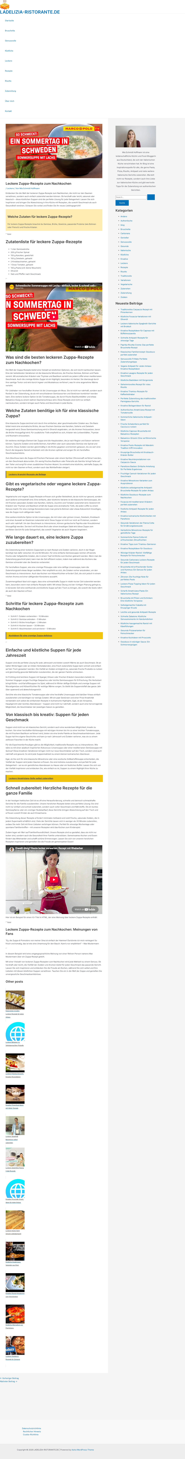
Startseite (9, 20)
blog (122, 225)
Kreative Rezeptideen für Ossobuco (136, 548)
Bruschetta (10, 30)
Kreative (124, 259)
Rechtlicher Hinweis (32, 1431)
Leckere (8, 61)
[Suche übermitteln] (151, 197)
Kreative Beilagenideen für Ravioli (136, 405)
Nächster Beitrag (8, 1381)
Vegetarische (126, 284)
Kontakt (8, 111)
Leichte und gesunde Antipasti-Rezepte (138, 612)
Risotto (8, 81)
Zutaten (124, 297)
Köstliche (9, 51)
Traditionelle (126, 276)
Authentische (126, 221)
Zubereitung (10, 91)
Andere (124, 216)
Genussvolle (10, 40)
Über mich (9, 101)
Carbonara (125, 233)
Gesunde (125, 246)
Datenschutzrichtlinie (31, 1428)
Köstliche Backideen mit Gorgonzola (137, 380)
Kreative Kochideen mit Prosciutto (136, 637)
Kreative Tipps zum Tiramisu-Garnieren (138, 544)
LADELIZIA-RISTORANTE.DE (30, 12)
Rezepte (8, 71)
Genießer (125, 237)
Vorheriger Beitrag (9, 1378)
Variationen (126, 280)
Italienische (126, 250)
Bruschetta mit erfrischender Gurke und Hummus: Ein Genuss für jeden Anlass (136, 570)
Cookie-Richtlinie (31, 1434)
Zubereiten (125, 288)
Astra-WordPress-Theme (83, 1450)
